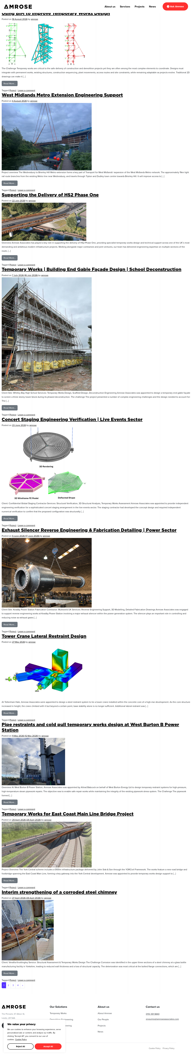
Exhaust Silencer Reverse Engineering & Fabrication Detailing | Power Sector (89, 530)
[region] (34, 1036)
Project (12, 90)
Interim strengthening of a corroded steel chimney (59, 892)
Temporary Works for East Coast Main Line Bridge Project (68, 814)
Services (125, 6)
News (152, 6)
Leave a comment (26, 90)
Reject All (20, 1046)
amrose (34, 19)
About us (110, 6)
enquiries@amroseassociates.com (162, 1019)
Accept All (48, 1046)
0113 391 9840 (153, 1013)
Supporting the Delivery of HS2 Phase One (50, 195)
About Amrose (105, 1013)
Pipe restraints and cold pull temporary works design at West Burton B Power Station (90, 727)
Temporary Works (58, 1013)
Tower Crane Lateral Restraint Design (44, 636)
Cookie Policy (21, 1039)
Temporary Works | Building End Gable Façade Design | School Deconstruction (91, 269)
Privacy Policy (168, 1048)
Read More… (11, 83)
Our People (103, 1019)
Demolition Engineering (61, 1019)
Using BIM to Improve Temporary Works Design (56, 13)
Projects (139, 6)
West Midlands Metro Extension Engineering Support (62, 95)
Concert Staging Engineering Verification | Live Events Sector (72, 419)
